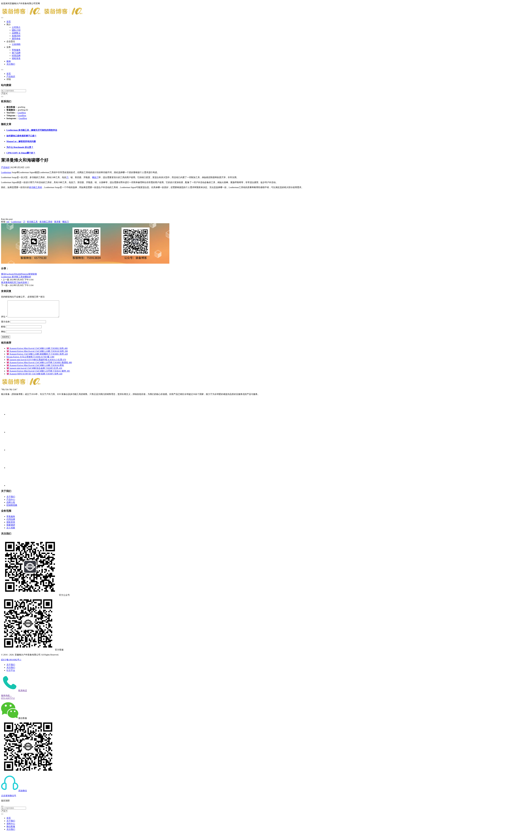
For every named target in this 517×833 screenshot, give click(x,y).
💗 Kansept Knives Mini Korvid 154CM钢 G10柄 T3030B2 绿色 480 (37, 348)
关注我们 (10, 64)
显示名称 (5, 322)
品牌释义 (16, 33)
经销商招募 (11, 505)
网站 (3, 331)
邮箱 (3, 326)
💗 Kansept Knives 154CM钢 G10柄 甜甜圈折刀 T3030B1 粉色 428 (37, 354)
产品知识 (10, 76)
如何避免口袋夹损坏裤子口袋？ (21, 136)
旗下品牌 (16, 53)
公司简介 (16, 27)
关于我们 (10, 497)
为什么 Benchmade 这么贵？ (19, 147)
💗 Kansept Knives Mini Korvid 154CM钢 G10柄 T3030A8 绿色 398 (37, 351)
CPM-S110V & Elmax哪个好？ (20, 153)
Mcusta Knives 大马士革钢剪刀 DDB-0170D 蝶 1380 (30, 357)
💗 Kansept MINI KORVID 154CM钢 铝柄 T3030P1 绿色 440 (34, 374)
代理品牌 (10, 519)
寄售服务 (16, 50)
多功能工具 (32, 222)
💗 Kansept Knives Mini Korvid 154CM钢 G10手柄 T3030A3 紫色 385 (38, 371)
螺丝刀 (95, 177)
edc (7, 222)
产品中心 (10, 499)
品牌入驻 (10, 502)
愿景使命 (16, 38)
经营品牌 (16, 55)
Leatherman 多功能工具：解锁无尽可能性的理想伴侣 (31, 130)
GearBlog (22, 113)
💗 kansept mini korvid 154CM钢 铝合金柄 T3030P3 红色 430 (34, 368)
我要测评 (10, 525)
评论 (4, 317)
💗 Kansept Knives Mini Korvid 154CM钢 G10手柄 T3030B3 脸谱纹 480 (39, 362)
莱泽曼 (57, 222)
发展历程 (16, 36)
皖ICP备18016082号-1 (11, 660)
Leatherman (6, 172)
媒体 (8, 61)
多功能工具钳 (35, 187)
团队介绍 (16, 30)
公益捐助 (16, 44)
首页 (8, 21)
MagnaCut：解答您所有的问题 (21, 141)
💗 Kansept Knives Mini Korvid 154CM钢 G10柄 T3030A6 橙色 (35, 365)
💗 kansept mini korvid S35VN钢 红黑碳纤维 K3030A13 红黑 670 (36, 360)
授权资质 (16, 58)
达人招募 (10, 528)
